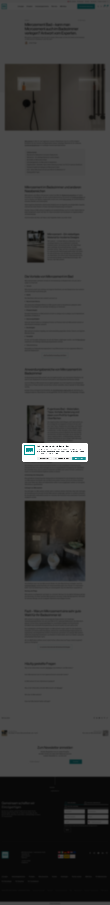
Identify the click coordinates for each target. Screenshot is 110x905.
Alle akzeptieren (79, 458)
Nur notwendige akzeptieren (63, 458)
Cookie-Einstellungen (45, 458)
